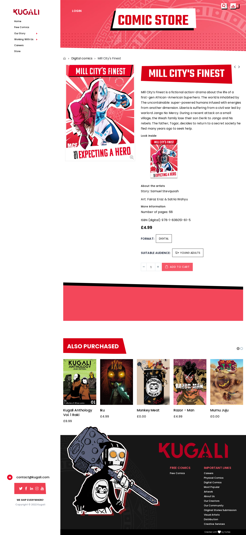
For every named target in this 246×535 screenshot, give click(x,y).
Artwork (208, 491)
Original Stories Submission (220, 510)
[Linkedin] (31, 488)
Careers (208, 473)
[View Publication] (164, 159)
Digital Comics (213, 482)
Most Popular (211, 487)
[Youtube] (42, 488)
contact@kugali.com (32, 477)
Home (64, 58)
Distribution (211, 519)
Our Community (214, 505)
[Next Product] (239, 67)
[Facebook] (26, 488)
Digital (164, 238)
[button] (238, 348)
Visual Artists (212, 514)
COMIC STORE (153, 21)
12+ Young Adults (187, 253)
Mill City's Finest (186, 74)
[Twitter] (20, 488)
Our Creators (211, 501)
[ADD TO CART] (89, 365)
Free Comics (177, 473)
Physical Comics (214, 477)
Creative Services (214, 524)
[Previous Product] (235, 67)
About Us (209, 496)
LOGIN (76, 11)
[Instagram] (37, 488)
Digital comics (81, 58)
